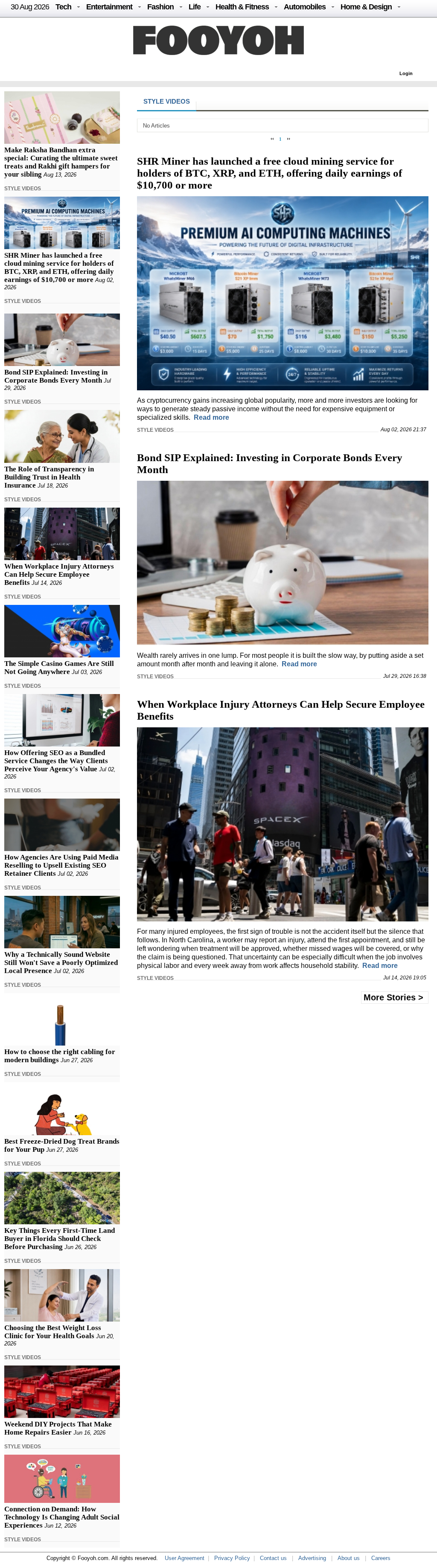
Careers (380, 1558)
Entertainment (109, 7)
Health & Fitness (242, 7)
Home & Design (366, 7)
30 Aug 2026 (30, 7)
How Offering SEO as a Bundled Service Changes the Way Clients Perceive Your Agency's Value (56, 761)
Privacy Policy (232, 1558)
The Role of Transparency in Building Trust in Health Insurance (49, 477)
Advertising (312, 1558)
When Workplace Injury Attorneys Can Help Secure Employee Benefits (59, 574)
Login (406, 73)
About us (349, 1558)
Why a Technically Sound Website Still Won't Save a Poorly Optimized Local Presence (61, 962)
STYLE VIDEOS (22, 189)
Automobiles (305, 7)
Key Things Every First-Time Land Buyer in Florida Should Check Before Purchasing (59, 1238)
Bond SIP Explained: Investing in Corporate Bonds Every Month (56, 376)
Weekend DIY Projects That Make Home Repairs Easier (58, 1428)
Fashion (160, 7)
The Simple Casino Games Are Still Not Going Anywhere (59, 668)
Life (195, 7)
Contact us (273, 1558)
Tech (63, 7)
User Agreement (184, 1558)
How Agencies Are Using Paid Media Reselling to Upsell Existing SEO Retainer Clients (61, 865)
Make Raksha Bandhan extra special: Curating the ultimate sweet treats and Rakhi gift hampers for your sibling (61, 162)
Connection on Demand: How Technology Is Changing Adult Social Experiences (61, 1517)
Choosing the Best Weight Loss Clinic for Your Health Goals (52, 1332)
